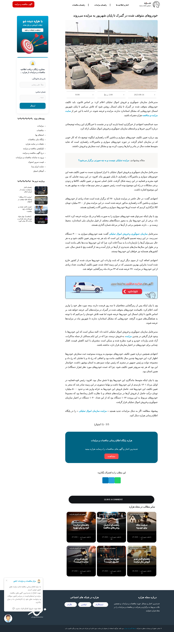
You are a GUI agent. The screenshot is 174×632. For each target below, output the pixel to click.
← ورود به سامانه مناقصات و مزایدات (31, 158)
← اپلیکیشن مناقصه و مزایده (34, 149)
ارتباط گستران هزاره (130, 628)
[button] (118, 480)
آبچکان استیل (38, 171)
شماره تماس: (40, 92)
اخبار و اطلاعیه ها (122, 5)
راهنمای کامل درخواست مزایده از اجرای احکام (26, 189)
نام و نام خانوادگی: (39, 79)
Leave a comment (113, 500)
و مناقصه (146, 115)
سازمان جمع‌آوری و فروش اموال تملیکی (128, 234)
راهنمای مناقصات (78, 5)
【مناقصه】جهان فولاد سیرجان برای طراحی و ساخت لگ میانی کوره (25, 219)
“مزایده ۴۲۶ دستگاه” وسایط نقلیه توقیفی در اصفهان (25, 199)
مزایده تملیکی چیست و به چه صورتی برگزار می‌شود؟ (103, 160)
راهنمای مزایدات (100, 5)
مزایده (128, 336)
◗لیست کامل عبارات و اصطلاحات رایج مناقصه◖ (25, 209)
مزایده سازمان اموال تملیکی (93, 411)
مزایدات (40, 126)
